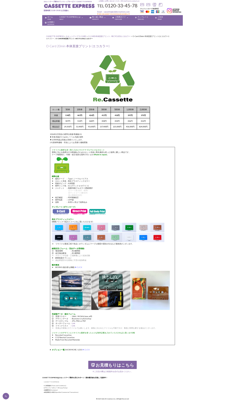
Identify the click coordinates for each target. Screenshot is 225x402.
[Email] (148, 6)
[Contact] (142, 6)
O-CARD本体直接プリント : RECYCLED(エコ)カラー (74, 39)
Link (73, 323)
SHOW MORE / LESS (71, 350)
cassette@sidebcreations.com (117, 12)
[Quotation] (154, 6)
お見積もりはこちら (115, 365)
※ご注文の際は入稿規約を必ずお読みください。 (112, 371)
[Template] (160, 6)
